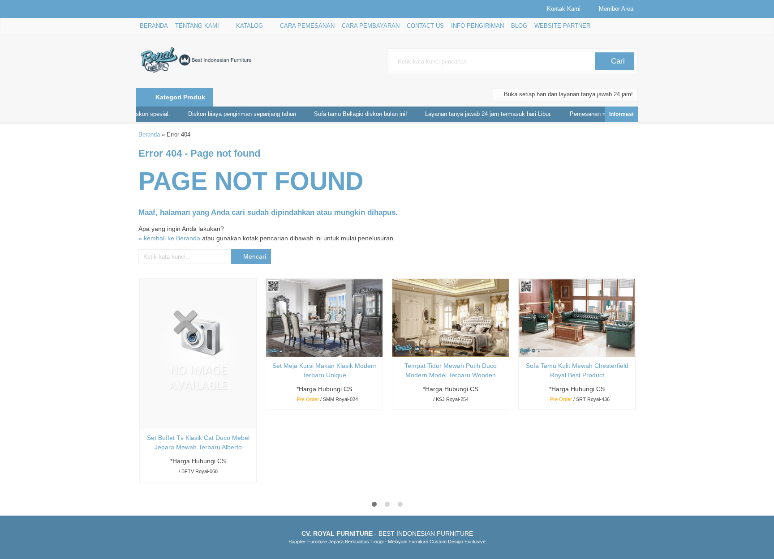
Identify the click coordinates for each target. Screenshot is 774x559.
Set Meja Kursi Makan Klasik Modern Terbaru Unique (324, 370)
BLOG (519, 26)
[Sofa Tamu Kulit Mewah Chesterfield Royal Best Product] (577, 317)
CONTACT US (425, 26)
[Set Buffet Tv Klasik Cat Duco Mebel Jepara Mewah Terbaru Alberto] (198, 353)
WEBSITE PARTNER (562, 26)
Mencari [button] (253, 256)
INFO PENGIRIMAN (477, 26)
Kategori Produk (179, 97)
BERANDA (154, 26)
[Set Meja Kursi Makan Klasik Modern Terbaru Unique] (324, 317)
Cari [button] (617, 61)
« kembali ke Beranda (169, 238)
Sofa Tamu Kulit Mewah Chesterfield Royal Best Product (577, 370)
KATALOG (249, 26)
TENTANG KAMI (197, 26)
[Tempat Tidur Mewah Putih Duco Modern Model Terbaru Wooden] (450, 317)
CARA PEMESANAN (307, 26)
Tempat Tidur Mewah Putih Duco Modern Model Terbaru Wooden (450, 370)
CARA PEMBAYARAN (371, 26)
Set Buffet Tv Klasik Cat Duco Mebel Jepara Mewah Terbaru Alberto (198, 442)
